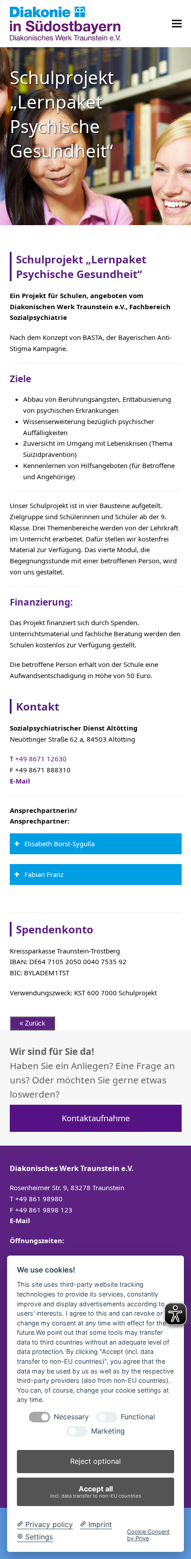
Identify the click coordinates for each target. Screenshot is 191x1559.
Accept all (95, 1491)
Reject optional (95, 1461)
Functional (138, 1417)
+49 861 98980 (39, 1198)
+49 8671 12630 (41, 758)
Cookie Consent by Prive (148, 1535)
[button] (177, 23)
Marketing (108, 1431)
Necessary (71, 1417)
